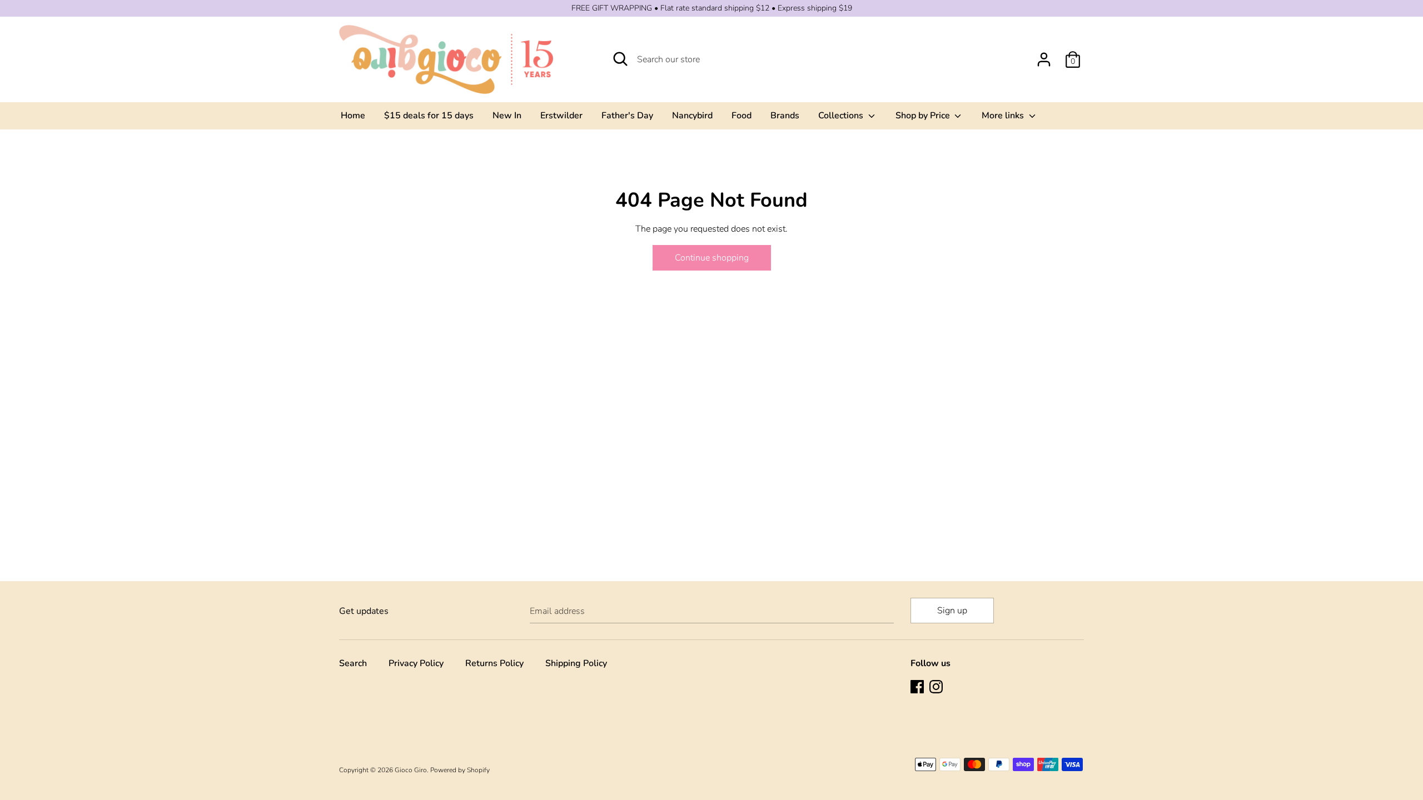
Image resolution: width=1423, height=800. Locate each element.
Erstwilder (561, 115)
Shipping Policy (576, 663)
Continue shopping (712, 258)
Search (353, 663)
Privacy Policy (416, 663)
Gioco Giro (411, 770)
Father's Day (627, 115)
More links (1004, 115)
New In (506, 115)
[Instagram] (937, 687)
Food (742, 115)
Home (353, 115)
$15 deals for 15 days (429, 115)
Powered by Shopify (460, 770)
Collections (841, 115)
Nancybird (692, 115)
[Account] (1044, 55)
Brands (784, 115)
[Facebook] (918, 687)
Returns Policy (494, 663)
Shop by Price (923, 115)
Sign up (952, 610)
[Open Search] (620, 59)
